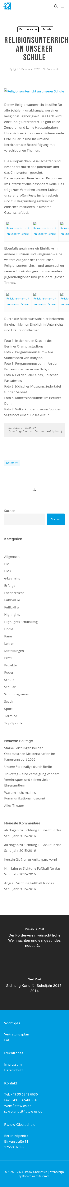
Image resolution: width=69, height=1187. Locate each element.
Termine (10, 716)
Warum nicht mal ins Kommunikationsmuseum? (24, 795)
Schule (47, 29)
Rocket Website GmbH (36, 1176)
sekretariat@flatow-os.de (23, 1111)
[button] (63, 6)
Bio (6, 564)
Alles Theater (14, 805)
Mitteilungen (14, 650)
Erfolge (9, 585)
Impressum (13, 1064)
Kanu (8, 636)
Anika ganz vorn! (44, 859)
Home (8, 629)
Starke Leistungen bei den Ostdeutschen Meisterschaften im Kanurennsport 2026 (29, 754)
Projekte (10, 665)
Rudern (9, 672)
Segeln (9, 701)
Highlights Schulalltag (21, 622)
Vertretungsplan (16, 1034)
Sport (8, 708)
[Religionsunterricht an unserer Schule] (34, 91)
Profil (8, 658)
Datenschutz (13, 1070)
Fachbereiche (28, 29)
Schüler (10, 687)
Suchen (9, 510)
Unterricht (12, 463)
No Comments (51, 69)
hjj (14, 69)
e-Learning (12, 578)
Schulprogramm (16, 694)
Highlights (12, 614)
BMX (7, 571)
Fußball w (11, 607)
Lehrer (9, 643)
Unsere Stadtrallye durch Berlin (28, 766)
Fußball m (12, 600)
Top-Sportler (14, 723)
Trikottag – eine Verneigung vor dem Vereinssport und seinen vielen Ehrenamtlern (31, 779)
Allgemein (12, 556)
